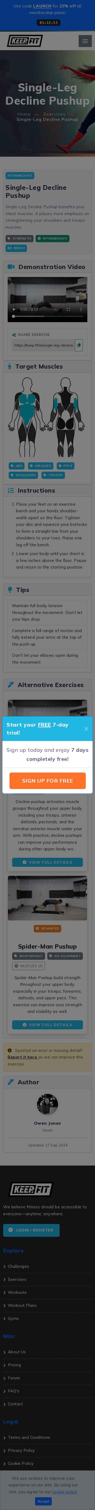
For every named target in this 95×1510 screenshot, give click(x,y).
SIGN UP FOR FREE (47, 780)
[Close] (86, 729)
